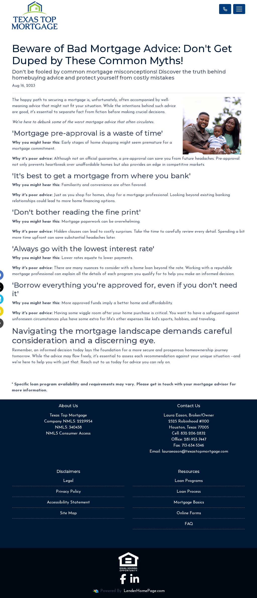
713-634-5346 (193, 446)
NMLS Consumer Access (68, 434)
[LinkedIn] (134, 579)
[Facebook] (123, 579)
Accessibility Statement (68, 502)
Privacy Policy (68, 492)
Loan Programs (189, 481)
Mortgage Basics (189, 502)
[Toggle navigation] (239, 9)
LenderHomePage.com (144, 591)
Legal (68, 481)
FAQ (189, 524)
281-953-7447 (195, 440)
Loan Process (189, 492)
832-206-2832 (193, 434)
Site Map (68, 513)
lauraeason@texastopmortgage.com (195, 452)
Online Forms (189, 513)
